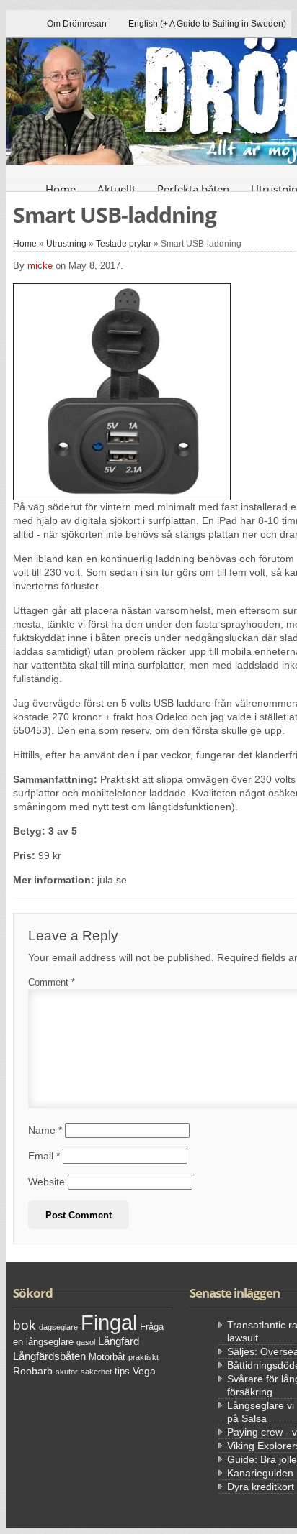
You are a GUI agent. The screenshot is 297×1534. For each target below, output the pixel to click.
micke (40, 265)
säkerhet (96, 1371)
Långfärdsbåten (49, 1356)
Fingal (109, 1322)
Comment (51, 982)
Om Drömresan (77, 24)
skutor (67, 1371)
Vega (144, 1371)
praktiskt (143, 1357)
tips (122, 1372)
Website (46, 1182)
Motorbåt (107, 1357)
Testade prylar (123, 244)
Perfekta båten (193, 189)
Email (44, 1156)
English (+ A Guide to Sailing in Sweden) (207, 24)
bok (24, 1325)
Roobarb (33, 1371)
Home (60, 189)
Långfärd (118, 1341)
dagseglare (58, 1327)
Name (45, 1130)
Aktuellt (116, 189)
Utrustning (66, 244)
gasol (85, 1342)
